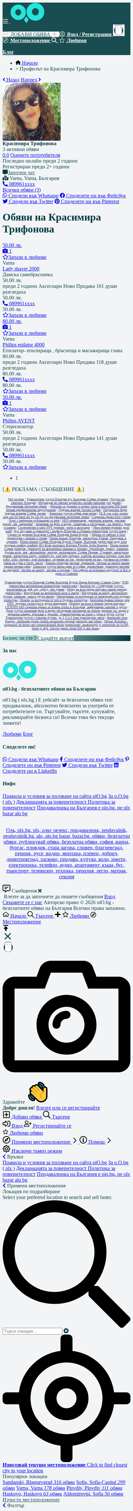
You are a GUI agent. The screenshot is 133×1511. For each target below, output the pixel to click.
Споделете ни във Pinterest (89, 201)
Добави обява (26, 1116)
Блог (8, 52)
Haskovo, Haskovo (32, 1494)
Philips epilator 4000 (24, 344)
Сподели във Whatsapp (32, 195)
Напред (29, 79)
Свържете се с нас (22, 902)
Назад (12, 79)
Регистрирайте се (51, 1126)
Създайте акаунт (55, 638)
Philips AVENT (19, 420)
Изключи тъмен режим (36, 1151)
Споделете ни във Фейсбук (95, 195)
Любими (76, 40)
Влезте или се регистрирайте (68, 1107)
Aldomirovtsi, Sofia (93, 1494)
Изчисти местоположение (31, 1499)
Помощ (96, 1142)
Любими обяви (25, 1133)
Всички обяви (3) (22, 190)
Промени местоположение (41, 1142)
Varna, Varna (40, 1488)
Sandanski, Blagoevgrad (39, 1482)
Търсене (60, 1116)
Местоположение (30, 40)
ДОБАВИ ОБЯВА (30, 34)
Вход (109, 896)
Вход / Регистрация (89, 34)
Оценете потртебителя (35, 155)
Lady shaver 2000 (21, 268)
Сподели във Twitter (30, 201)
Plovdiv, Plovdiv (94, 1488)
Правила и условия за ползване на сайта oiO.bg (55, 796)
